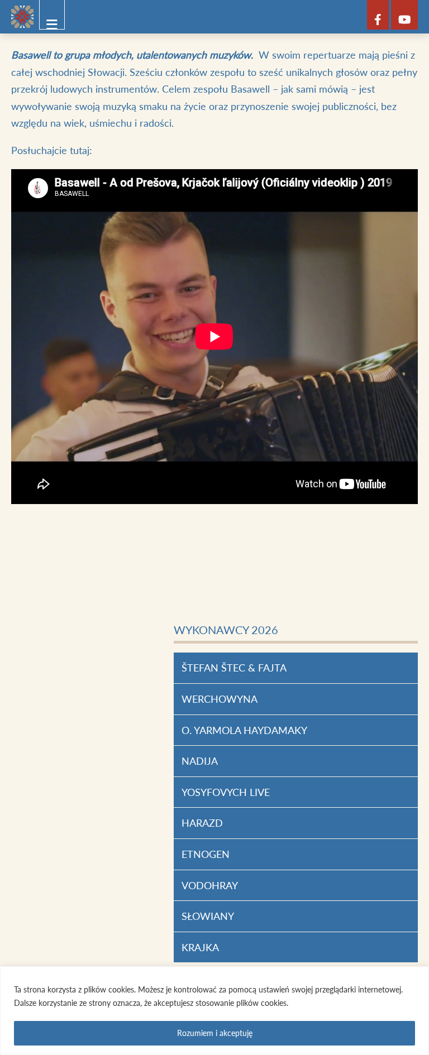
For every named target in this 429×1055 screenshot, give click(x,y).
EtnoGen (206, 854)
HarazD (202, 823)
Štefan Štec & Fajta (234, 667)
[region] (214, 1010)
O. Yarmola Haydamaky (244, 730)
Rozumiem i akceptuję (214, 1033)
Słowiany (208, 916)
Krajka (200, 947)
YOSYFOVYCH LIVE (226, 792)
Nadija (200, 761)
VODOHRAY (210, 885)
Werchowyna (220, 699)
